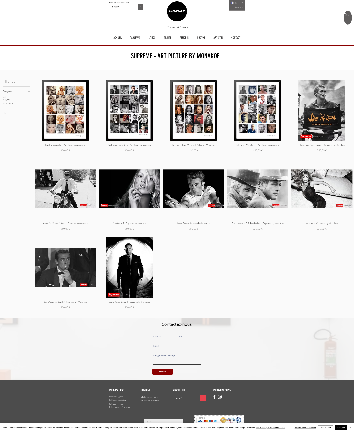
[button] (347, 14)
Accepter (341, 427)
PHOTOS (6, 100)
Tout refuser (325, 427)
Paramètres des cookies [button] (305, 427)
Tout (4, 97)
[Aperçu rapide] (65, 110)
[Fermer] (350, 427)
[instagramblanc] (220, 397)
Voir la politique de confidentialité (270, 427)
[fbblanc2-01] (214, 397)
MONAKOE (8, 103)
